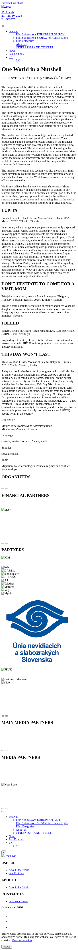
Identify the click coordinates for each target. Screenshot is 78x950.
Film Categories (25, 40)
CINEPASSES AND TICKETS (34, 47)
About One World (19, 869)
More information (22, 940)
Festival (13, 31)
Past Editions (16, 53)
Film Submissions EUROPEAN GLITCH (40, 34)
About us (21, 44)
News (12, 50)
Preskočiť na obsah (12, 3)
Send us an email (18, 901)
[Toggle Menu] (2, 26)
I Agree (6, 946)
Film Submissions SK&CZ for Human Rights (42, 37)
